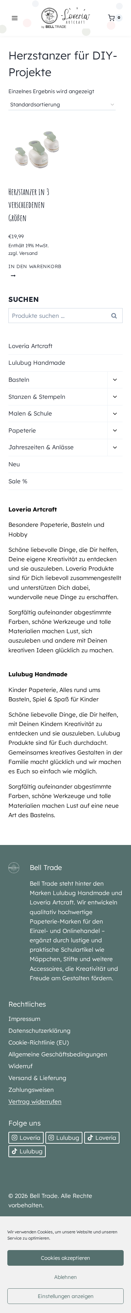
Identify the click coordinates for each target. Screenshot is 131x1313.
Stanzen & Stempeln (36, 396)
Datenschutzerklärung (39, 1030)
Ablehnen (65, 1277)
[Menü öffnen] (14, 18)
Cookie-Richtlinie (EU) (38, 1042)
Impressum (24, 1018)
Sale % (17, 481)
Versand (28, 253)
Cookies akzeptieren (65, 1258)
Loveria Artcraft (30, 345)
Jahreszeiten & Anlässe (41, 447)
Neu (14, 464)
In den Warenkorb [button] (34, 266)
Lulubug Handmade (36, 362)
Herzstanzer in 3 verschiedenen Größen (28, 204)
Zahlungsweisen (31, 1089)
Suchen (116, 316)
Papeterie (22, 430)
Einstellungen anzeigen (66, 1296)
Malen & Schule (30, 413)
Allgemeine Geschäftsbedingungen (57, 1054)
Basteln (18, 379)
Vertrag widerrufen (34, 1101)
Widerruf (20, 1066)
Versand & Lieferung (37, 1077)
